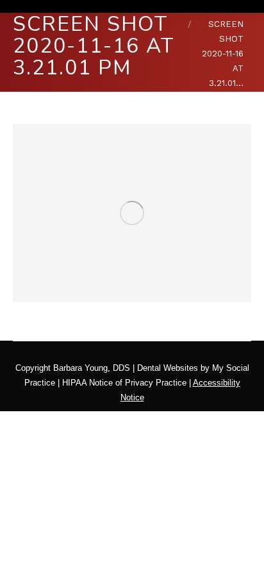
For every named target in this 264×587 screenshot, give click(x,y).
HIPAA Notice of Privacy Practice (124, 382)
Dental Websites (167, 368)
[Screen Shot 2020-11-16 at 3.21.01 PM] (132, 213)
